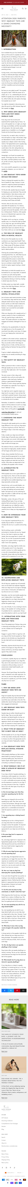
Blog (3, 1129)
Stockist (4, 1126)
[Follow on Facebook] (2, 1167)
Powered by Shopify (20, 1176)
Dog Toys (13, 15)
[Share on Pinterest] (17, 990)
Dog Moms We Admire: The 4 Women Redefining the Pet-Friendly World (12, 1081)
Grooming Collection (7, 1121)
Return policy (5, 1162)
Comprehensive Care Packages (10, 1123)
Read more (4, 1051)
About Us (4, 1143)
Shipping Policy (6, 1160)
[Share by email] (23, 990)
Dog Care (4, 1075)
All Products (5, 1118)
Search (3, 1137)
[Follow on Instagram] (6, 1167)
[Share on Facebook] (5, 990)
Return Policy (5, 1154)
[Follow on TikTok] (14, 1167)
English (19, 1172)
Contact (4, 1140)
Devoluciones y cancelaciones (9, 1146)
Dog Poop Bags (6, 1031)
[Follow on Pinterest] (10, 1167)
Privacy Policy (5, 1157)
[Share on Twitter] (11, 990)
